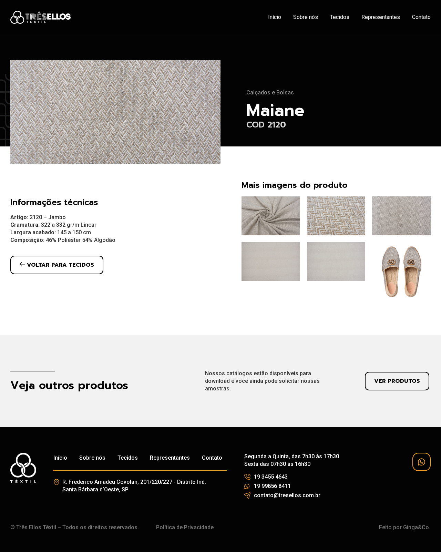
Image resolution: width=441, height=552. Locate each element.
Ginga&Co (416, 527)
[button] (56, 265)
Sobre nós (305, 17)
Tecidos (339, 17)
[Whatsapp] (421, 462)
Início (274, 17)
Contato (421, 17)
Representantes (380, 17)
